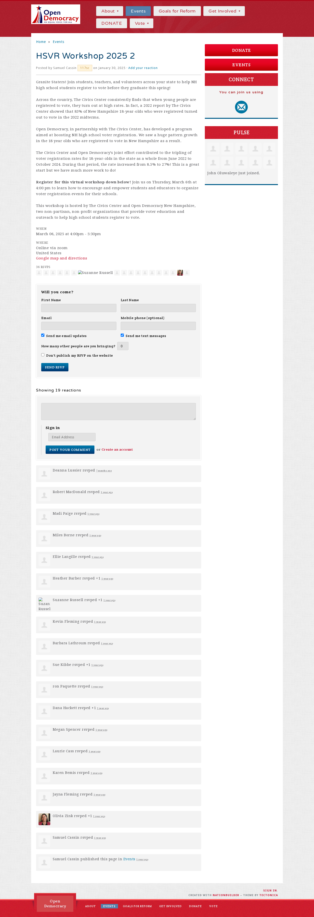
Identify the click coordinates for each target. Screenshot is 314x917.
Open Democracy (55, 904)
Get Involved (223, 11)
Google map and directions (61, 258)
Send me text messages (146, 336)
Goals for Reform (177, 11)
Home (41, 42)
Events (138, 11)
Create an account (117, 449)
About (108, 11)
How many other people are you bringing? (78, 346)
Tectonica (268, 895)
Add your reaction (143, 68)
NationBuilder (226, 895)
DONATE (111, 23)
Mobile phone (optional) (143, 318)
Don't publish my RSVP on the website (79, 355)
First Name (51, 300)
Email (46, 318)
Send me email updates (66, 336)
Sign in (270, 890)
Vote (140, 23)
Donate (241, 50)
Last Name (130, 300)
